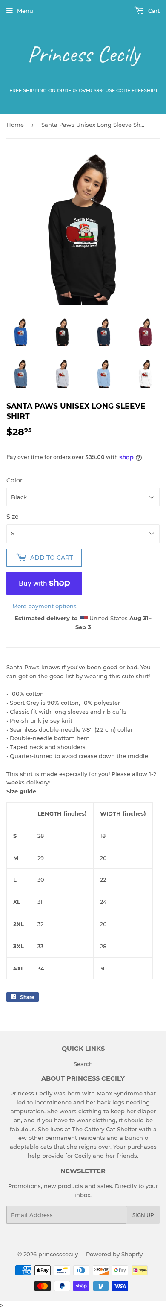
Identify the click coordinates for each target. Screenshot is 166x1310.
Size (12, 516)
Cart (153, 10)
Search (83, 1063)
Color (14, 480)
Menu (25, 10)
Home (15, 124)
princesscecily (58, 1254)
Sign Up (143, 1215)
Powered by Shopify (114, 1254)
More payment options (44, 606)
